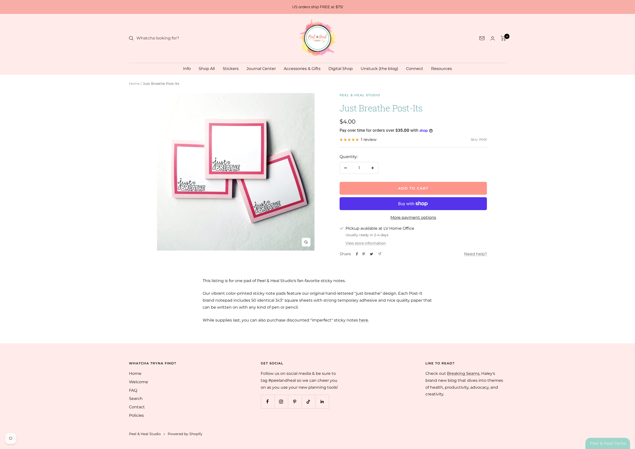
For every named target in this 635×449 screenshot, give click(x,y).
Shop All (207, 68)
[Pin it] (363, 254)
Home (134, 83)
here (363, 320)
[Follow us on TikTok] (308, 401)
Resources (441, 68)
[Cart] (503, 38)
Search (136, 398)
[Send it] (379, 254)
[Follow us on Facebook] (267, 401)
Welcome (138, 382)
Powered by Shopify (185, 434)
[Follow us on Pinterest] (295, 401)
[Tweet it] (371, 254)
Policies (136, 415)
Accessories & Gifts (302, 68)
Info (187, 68)
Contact (137, 407)
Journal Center (261, 68)
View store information (366, 243)
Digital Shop (340, 68)
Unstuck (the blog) (379, 68)
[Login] (492, 38)
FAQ (133, 390)
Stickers (231, 68)
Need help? (475, 254)
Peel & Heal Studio (360, 95)
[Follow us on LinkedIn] (322, 401)
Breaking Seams (463, 373)
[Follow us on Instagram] (281, 401)
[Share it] (357, 254)
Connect (414, 68)
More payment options (413, 217)
